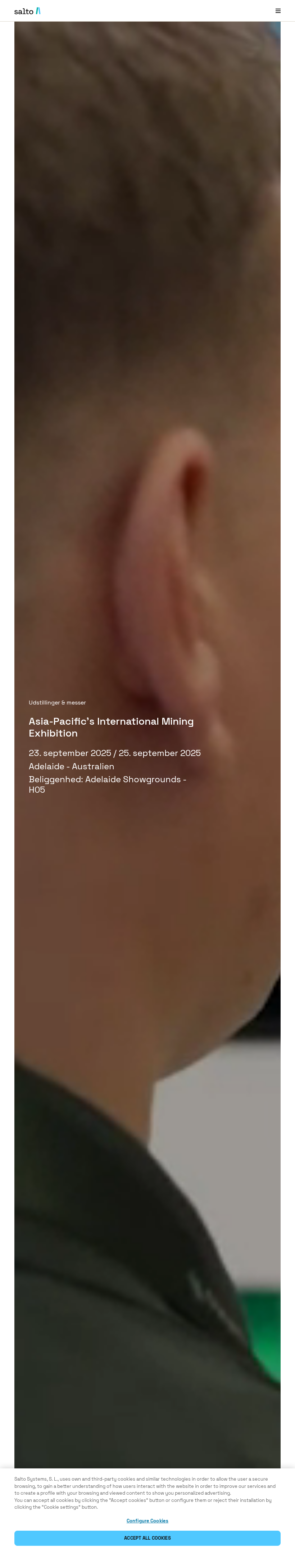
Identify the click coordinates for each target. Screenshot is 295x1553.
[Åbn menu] (278, 10)
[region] (147, 1510)
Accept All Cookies (147, 1538)
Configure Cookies (147, 1521)
